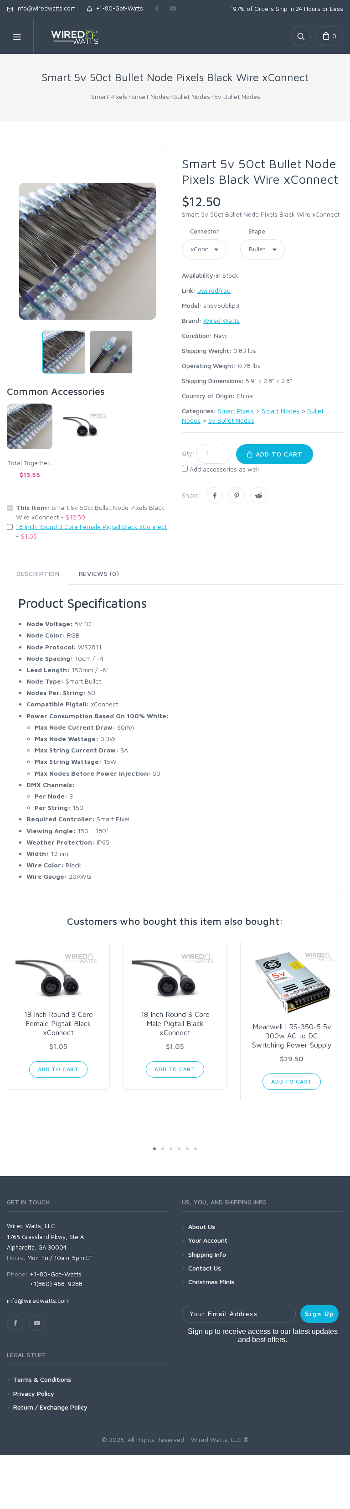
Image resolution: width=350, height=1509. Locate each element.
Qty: (188, 453)
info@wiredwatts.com (44, 8)
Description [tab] (38, 573)
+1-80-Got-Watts (118, 8)
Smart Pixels (109, 96)
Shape (256, 231)
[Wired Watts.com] (69, 36)
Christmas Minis (211, 1282)
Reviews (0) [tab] (99, 573)
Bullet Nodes (191, 96)
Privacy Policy (33, 1393)
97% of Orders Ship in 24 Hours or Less (287, 8)
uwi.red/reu (214, 290)
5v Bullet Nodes (237, 96)
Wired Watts (221, 320)
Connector (204, 231)
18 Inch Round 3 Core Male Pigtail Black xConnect (175, 1023)
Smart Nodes (150, 96)
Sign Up (319, 1314)
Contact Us (204, 1268)
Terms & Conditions (42, 1379)
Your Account (207, 1240)
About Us (201, 1226)
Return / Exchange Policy (50, 1407)
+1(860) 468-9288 (56, 1283)
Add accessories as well (224, 469)
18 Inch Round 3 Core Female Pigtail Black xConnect (91, 526)
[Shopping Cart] (329, 36)
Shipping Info (207, 1254)
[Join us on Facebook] (157, 9)
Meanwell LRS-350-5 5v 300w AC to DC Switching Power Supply (292, 1035)
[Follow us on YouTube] (173, 9)
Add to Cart (278, 454)
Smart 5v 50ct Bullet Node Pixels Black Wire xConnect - (90, 512)
